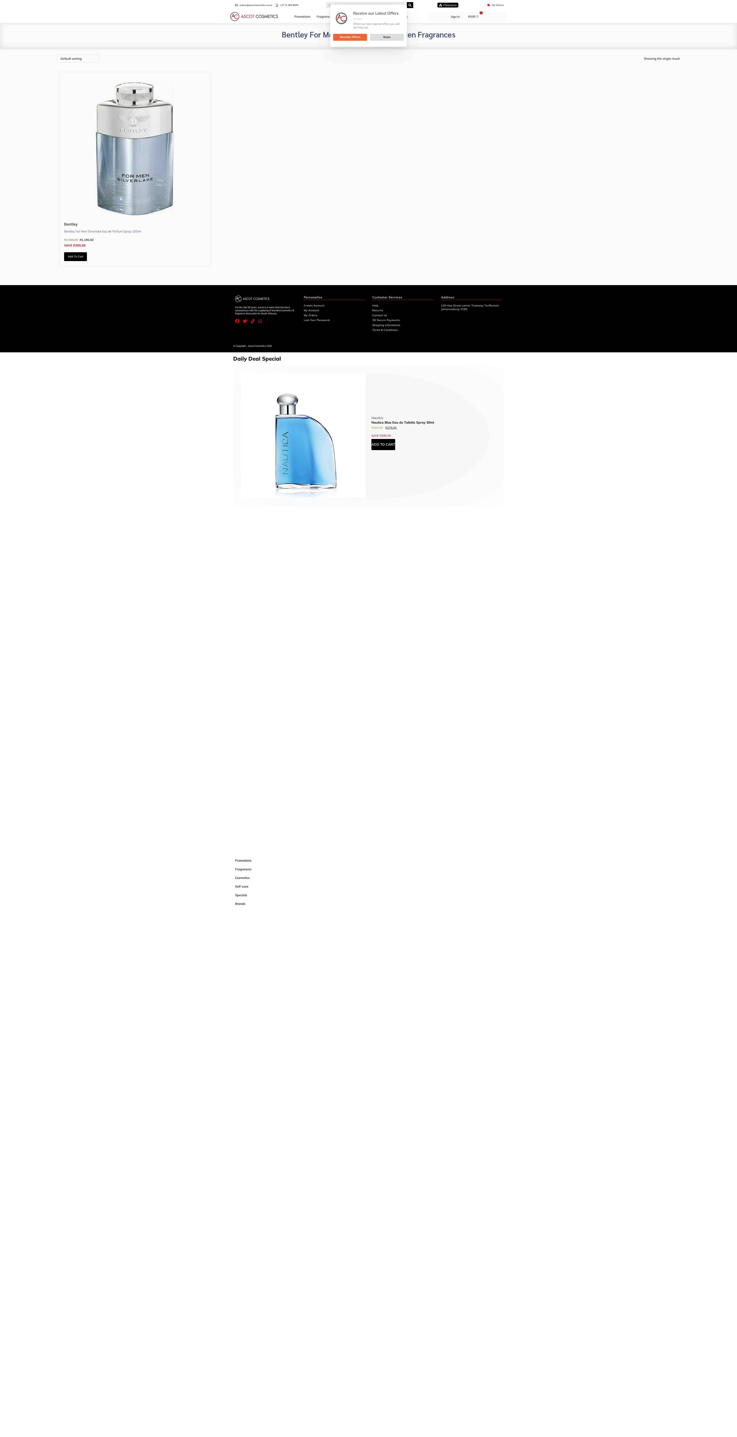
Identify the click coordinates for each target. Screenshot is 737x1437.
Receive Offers (350, 37)
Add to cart (75, 256)
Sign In (455, 16)
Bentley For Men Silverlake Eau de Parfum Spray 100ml (102, 231)
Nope (387, 37)
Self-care (241, 886)
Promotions (302, 16)
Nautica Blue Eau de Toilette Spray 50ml (402, 422)
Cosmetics (242, 878)
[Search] (410, 5)
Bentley (71, 224)
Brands (240, 904)
